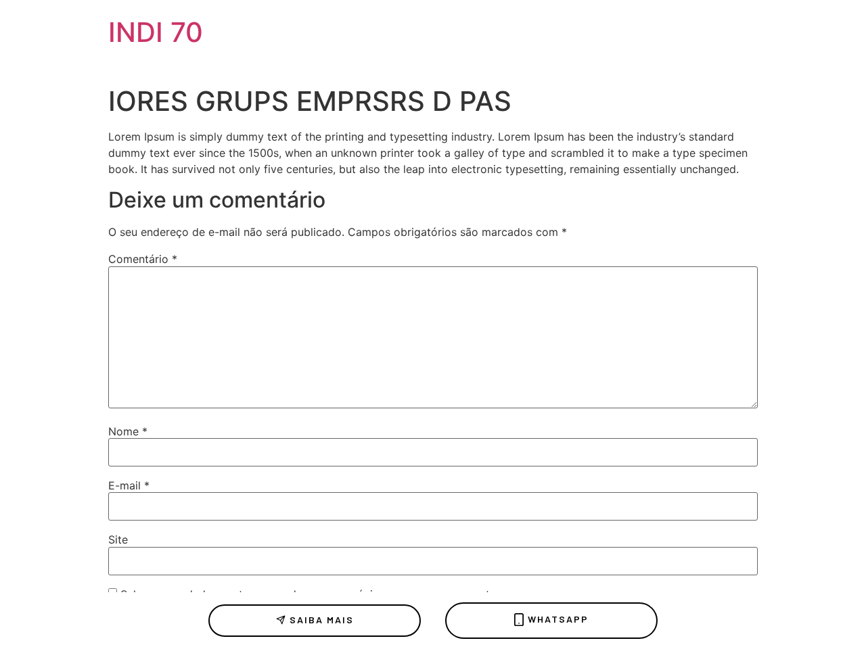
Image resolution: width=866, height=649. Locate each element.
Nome (127, 431)
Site (118, 539)
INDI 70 (155, 32)
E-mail (129, 485)
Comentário (142, 259)
